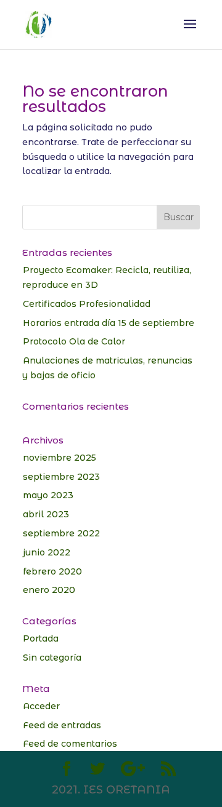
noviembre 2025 (59, 457)
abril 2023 (46, 514)
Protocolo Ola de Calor (74, 341)
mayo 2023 (48, 495)
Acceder (41, 706)
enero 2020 (49, 589)
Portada (41, 638)
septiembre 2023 (61, 476)
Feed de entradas (62, 725)
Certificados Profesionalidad (86, 303)
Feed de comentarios (70, 743)
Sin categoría (52, 657)
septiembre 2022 (61, 533)
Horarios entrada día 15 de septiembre (108, 322)
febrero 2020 (52, 571)
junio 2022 (46, 552)
